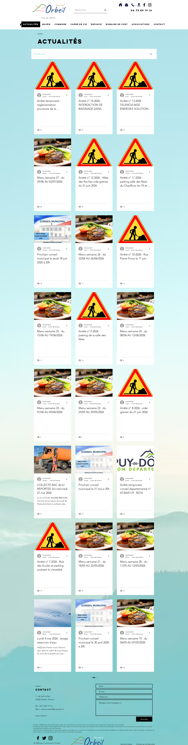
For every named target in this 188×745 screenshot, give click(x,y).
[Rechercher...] (105, 10)
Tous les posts (40, 54)
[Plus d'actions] (67, 95)
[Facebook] (144, 5)
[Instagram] (149, 5)
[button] (46, 24)
